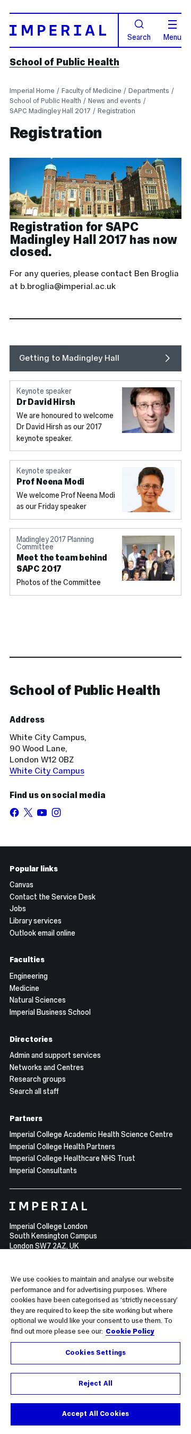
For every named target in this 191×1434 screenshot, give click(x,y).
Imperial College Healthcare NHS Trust (72, 1158)
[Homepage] (64, 30)
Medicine (24, 988)
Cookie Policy (130, 1331)
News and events (114, 101)
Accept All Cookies (95, 1414)
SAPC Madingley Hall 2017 (50, 111)
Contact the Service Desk (53, 897)
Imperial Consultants (43, 1170)
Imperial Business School (50, 1012)
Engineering (29, 976)
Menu (172, 36)
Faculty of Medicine (91, 91)
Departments (148, 91)
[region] (95, 1341)
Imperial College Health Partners (62, 1146)
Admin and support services (55, 1055)
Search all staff (34, 1091)
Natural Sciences (38, 1000)
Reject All (95, 1383)
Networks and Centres (47, 1067)
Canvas (21, 884)
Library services (36, 921)
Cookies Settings (95, 1352)
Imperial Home (32, 91)
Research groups (38, 1079)
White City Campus (47, 771)
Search (139, 36)
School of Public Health (64, 62)
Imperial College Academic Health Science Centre (91, 1134)
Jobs (18, 908)
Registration (116, 111)
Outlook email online (42, 933)
